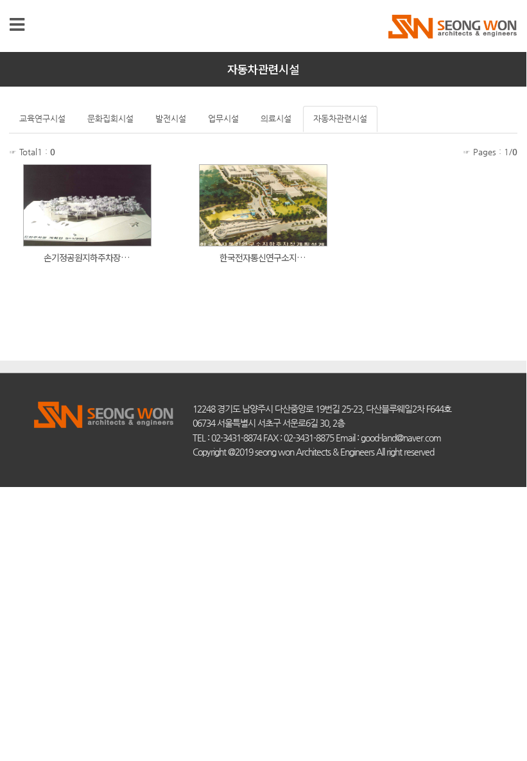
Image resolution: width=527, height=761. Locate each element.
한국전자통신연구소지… (263, 257)
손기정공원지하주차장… (87, 257)
